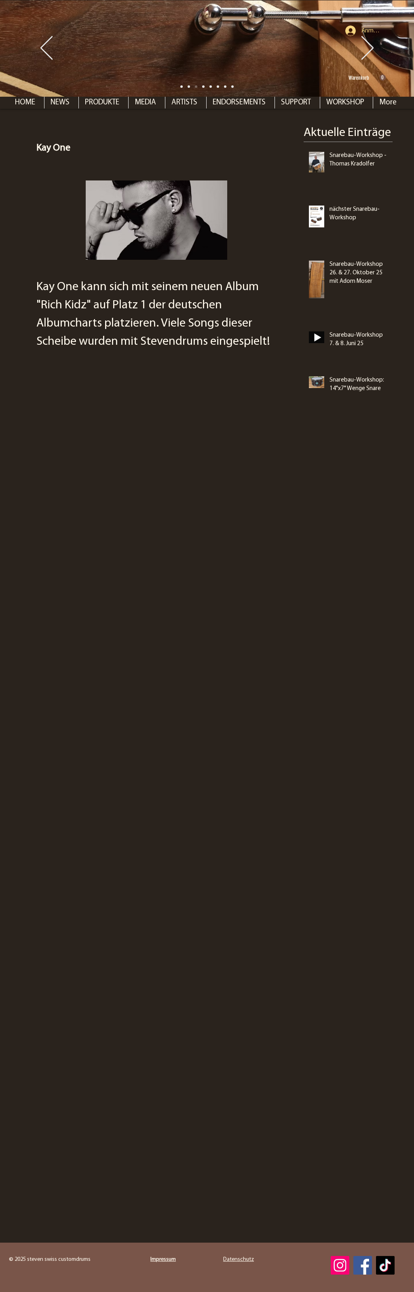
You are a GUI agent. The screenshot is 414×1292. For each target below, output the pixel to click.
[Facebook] (362, 1265)
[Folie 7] (196, 86)
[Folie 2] (203, 86)
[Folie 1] (189, 86)
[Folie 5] (232, 86)
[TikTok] (385, 1265)
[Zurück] (46, 48)
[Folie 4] (225, 86)
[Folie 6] (210, 86)
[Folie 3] (218, 86)
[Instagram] (340, 1265)
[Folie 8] (181, 86)
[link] (367, 77)
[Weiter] (367, 48)
